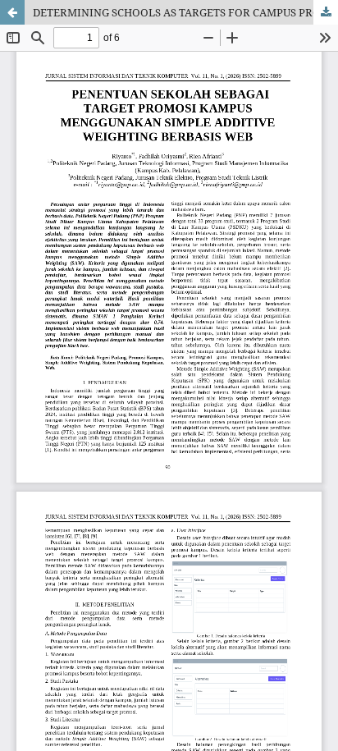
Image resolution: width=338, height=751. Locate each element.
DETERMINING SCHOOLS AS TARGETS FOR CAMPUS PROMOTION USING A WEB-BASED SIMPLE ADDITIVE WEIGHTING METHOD (185, 12)
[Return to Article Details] (12, 12)
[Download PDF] (325, 12)
